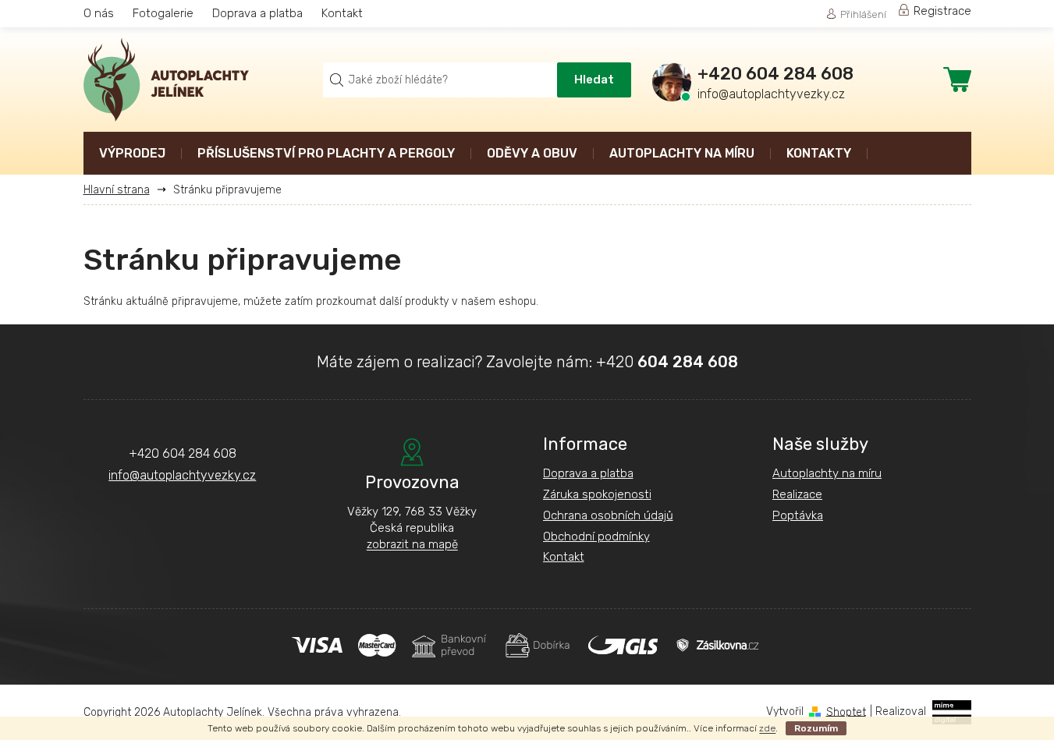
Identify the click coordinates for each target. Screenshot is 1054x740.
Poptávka (797, 515)
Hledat (594, 80)
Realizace (797, 494)
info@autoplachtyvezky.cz (182, 475)
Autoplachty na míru (827, 473)
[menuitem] (132, 155)
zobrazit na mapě (412, 544)
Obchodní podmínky (596, 536)
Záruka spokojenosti (597, 494)
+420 (667, 361)
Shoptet (846, 711)
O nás (98, 13)
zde (767, 728)
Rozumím (816, 728)
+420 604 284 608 (182, 453)
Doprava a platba (257, 13)
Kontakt (342, 13)
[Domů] (122, 190)
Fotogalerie (163, 13)
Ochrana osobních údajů (608, 515)
